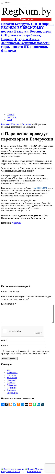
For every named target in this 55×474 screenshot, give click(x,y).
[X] (6, 404)
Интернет (11, 375)
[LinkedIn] (38, 404)
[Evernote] (34, 404)
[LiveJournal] (42, 404)
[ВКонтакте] (3, 404)
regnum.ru (16, 223)
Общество (11, 385)
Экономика (12, 393)
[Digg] (26, 404)
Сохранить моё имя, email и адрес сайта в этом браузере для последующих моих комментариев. (25, 352)
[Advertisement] (27, 82)
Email (3, 345)
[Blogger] (10, 404)
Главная (10, 114)
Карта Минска (34, 471)
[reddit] (30, 404)
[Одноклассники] (18, 404)
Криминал (12, 377)
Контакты (11, 117)
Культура (11, 380)
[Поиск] (2, 3)
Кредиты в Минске (10, 471)
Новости (15, 124)
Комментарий (8, 304)
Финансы (11, 390)
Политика (26, 124)
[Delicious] (14, 404)
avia (8, 370)
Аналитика (12, 372)
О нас (9, 119)
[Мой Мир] (22, 404)
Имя (3, 340)
